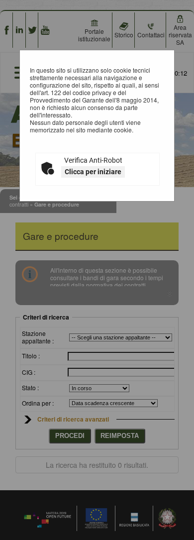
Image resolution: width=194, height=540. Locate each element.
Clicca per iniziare (93, 172)
